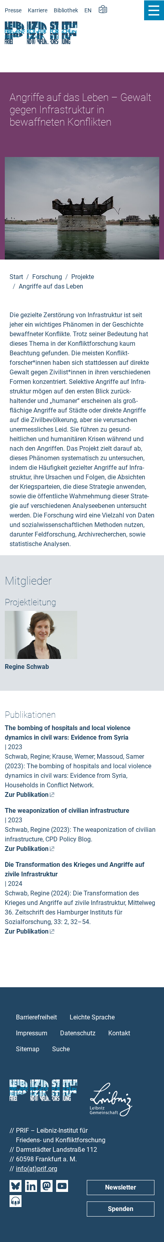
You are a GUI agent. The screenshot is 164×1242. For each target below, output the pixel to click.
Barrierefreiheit (36, 1017)
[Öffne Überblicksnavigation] (154, 10)
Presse (13, 10)
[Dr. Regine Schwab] (41, 634)
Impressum (31, 1033)
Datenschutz (78, 1033)
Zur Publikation (27, 794)
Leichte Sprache (92, 1017)
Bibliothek (66, 10)
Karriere (37, 10)
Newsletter (120, 1187)
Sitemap (27, 1049)
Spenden (120, 1209)
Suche (61, 1049)
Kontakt (119, 1033)
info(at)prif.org (36, 1168)
